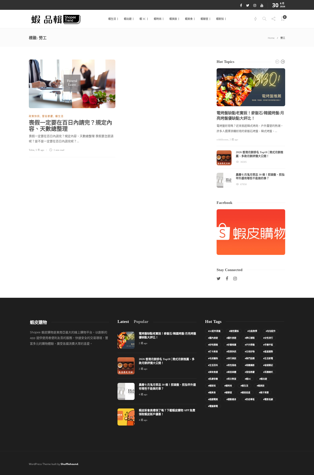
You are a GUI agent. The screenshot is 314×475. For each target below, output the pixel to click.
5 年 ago (40, 150)
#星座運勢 (268, 351)
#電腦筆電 (213, 406)
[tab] (123, 321)
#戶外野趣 (250, 344)
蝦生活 (112, 18)
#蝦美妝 (260, 385)
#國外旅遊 (231, 337)
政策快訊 (34, 116)
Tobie (31, 150)
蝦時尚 (157, 18)
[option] (251, 128)
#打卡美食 (213, 351)
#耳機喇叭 (268, 371)
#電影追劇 (268, 399)
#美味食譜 (213, 371)
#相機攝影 (250, 365)
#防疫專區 (250, 399)
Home (271, 37)
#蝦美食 (212, 392)
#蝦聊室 (228, 392)
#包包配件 (271, 331)
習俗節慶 (47, 116)
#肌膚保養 (213, 378)
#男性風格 (231, 365)
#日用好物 (250, 351)
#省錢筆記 (268, 365)
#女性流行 (268, 337)
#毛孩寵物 (213, 358)
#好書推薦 (231, 344)
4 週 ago (143, 394)
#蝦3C (248, 378)
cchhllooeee (222, 139)
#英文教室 (231, 378)
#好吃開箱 (213, 344)
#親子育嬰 (264, 392)
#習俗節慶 (250, 371)
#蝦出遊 (263, 378)
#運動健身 (231, 399)
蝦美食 (189, 18)
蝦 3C (142, 18)
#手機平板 (268, 344)
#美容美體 (231, 371)
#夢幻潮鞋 (250, 337)
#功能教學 (252, 331)
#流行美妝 (231, 358)
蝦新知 (220, 18)
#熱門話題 (250, 358)
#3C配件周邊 (214, 331)
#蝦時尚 (228, 385)
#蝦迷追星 (245, 392)
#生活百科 (213, 365)
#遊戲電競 (213, 399)
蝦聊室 (204, 18)
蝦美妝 (173, 18)
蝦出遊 (128, 18)
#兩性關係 (234, 331)
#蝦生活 (244, 385)
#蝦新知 (212, 385)
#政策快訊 (231, 351)
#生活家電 (268, 358)
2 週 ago (234, 139)
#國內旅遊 (213, 337)
